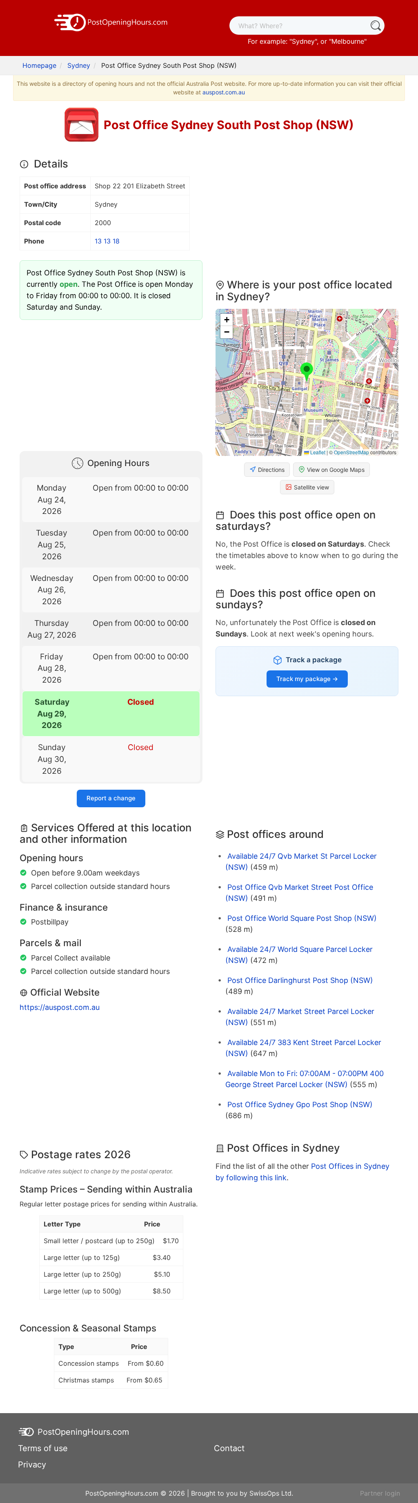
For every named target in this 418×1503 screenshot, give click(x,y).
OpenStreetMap (351, 452)
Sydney (303, 41)
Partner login (380, 1493)
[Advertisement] (111, 383)
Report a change (111, 798)
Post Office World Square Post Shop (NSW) (302, 918)
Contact (229, 1448)
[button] (307, 372)
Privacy (32, 1465)
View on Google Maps (336, 469)
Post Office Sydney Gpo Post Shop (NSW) (300, 1104)
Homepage (39, 65)
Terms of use (43, 1448)
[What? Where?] (375, 25)
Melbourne (347, 41)
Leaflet (317, 452)
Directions (271, 469)
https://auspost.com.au (60, 1007)
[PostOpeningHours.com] (111, 22)
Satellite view (311, 487)
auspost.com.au (223, 92)
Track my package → (307, 679)
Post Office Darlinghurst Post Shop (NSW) (300, 980)
